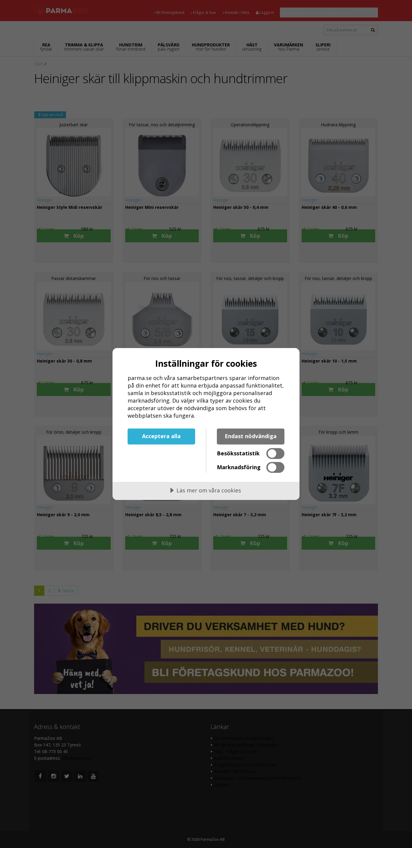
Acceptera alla (161, 436)
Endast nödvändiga (251, 436)
